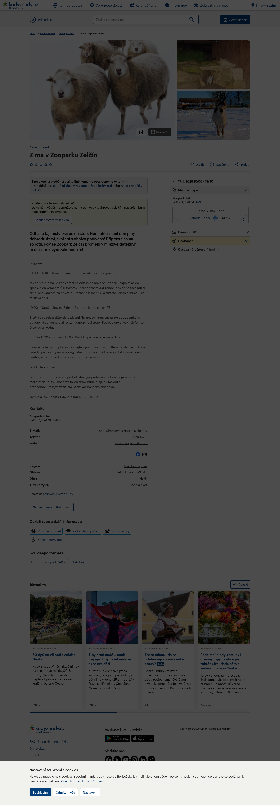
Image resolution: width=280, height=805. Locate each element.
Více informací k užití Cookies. (82, 781)
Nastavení (90, 792)
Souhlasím (40, 792)
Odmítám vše (65, 792)
